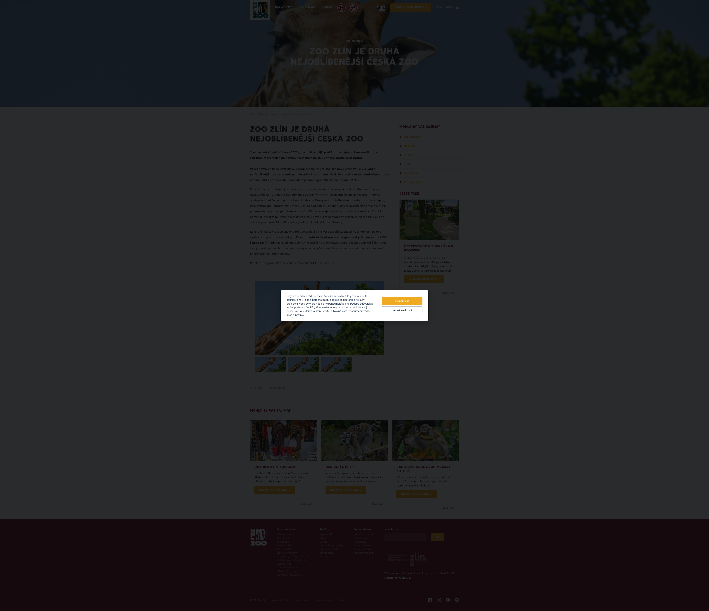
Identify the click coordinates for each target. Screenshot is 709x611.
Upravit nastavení (402, 310)
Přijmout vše (402, 300)
